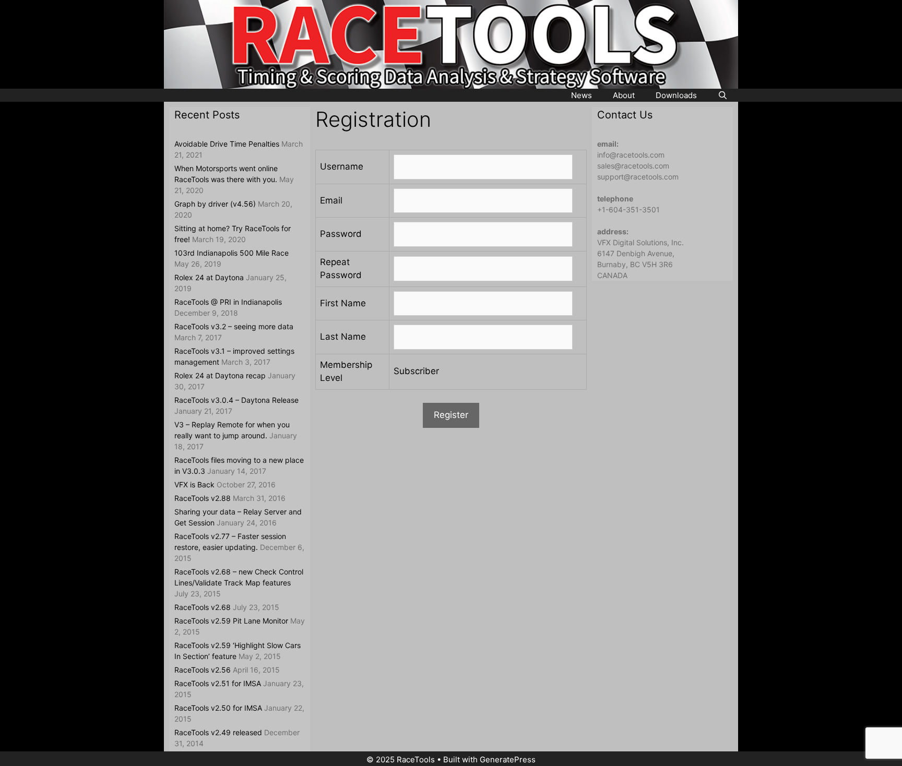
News (581, 95)
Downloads (676, 95)
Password (341, 234)
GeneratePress (508, 759)
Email (331, 200)
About (624, 95)
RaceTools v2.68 (202, 607)
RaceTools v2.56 (202, 669)
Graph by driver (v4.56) (215, 203)
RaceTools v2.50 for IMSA (218, 707)
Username (341, 166)
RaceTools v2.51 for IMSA (217, 683)
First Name (343, 303)
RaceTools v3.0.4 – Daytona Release (236, 400)
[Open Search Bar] (722, 95)
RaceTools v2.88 (202, 498)
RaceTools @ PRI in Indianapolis (228, 301)
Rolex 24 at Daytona (209, 277)
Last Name (343, 336)
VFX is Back (194, 484)
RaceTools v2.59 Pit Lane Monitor (231, 620)
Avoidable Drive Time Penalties (226, 143)
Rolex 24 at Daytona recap (220, 375)
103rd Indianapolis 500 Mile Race (231, 252)
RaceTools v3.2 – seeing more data (233, 326)
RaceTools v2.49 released (218, 732)
